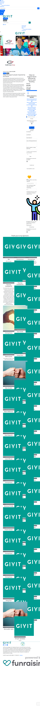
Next (30, 156)
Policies (21, 655)
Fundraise (2, 10)
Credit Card (32, 165)
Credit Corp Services (8, 53)
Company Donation (32, 130)
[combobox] (32, 183)
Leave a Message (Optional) (31, 140)
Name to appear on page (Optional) (31, 148)
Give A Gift (2, 2)
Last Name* (28, 134)
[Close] (2, 35)
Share (8, 73)
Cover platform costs (30, 168)
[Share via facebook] (3, 55)
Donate (2, 12)
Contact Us (2, 6)
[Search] (38, 8)
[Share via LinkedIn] (6, 55)
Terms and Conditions (6, 5)
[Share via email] (5, 55)
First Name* (28, 131)
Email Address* (29, 137)
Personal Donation (32, 128)
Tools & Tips (2, 1)
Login (2, 14)
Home (2, 0)
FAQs (1, 4)
